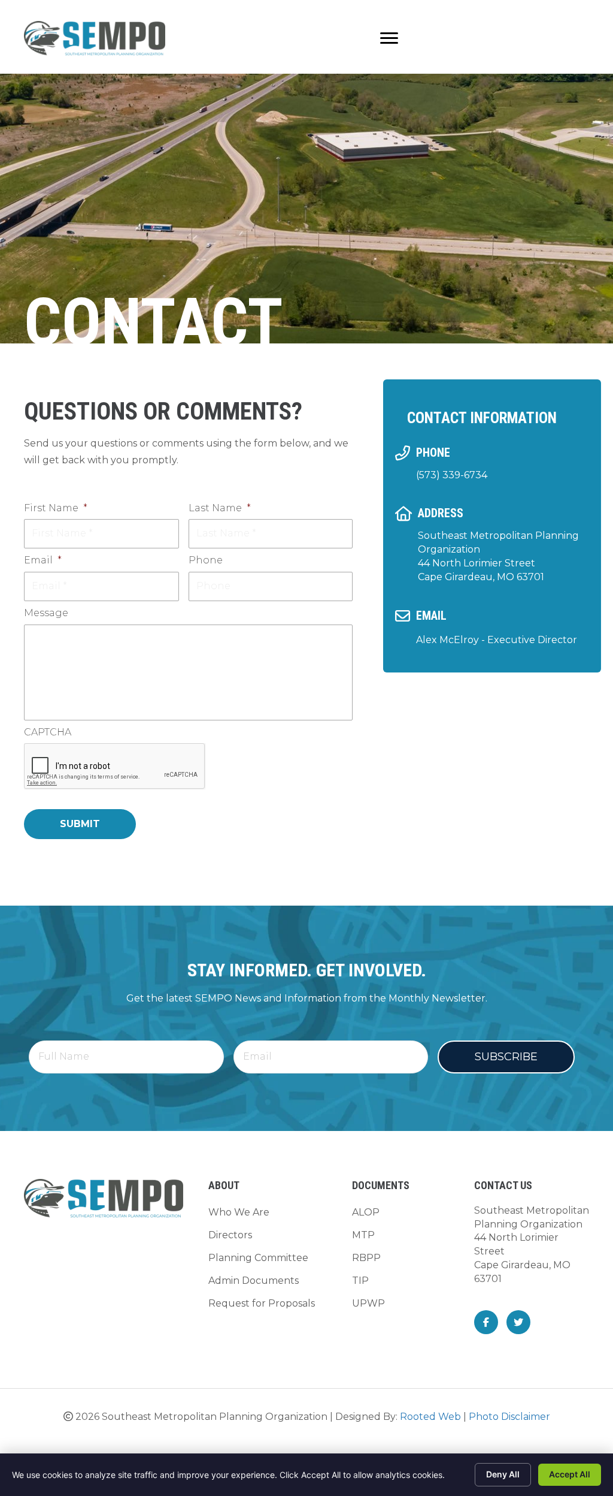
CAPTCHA (47, 732)
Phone (206, 560)
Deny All (503, 1474)
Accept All (569, 1474)
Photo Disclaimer (509, 1416)
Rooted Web (430, 1416)
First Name (55, 508)
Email (43, 560)
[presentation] (115, 766)
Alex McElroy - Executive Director (496, 640)
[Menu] (389, 38)
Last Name (220, 508)
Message (46, 613)
